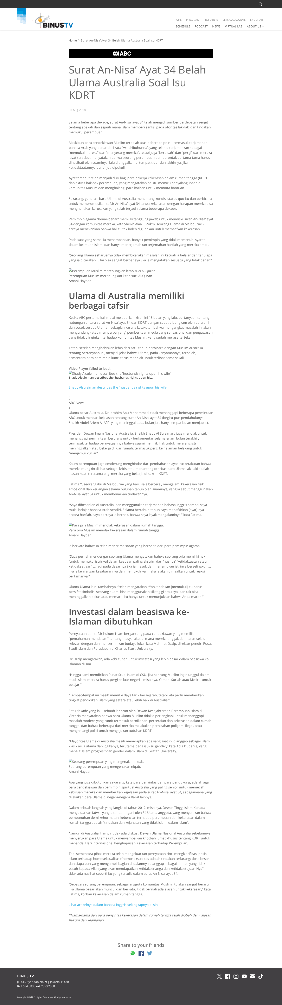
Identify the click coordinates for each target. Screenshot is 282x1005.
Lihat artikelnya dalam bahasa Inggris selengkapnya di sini (114, 904)
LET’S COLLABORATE (234, 19)
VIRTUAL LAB (233, 26)
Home (73, 40)
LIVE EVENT (256, 19)
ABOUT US (254, 26)
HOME (178, 19)
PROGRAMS (192, 19)
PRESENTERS (211, 19)
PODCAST (201, 26)
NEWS (216, 26)
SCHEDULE (183, 26)
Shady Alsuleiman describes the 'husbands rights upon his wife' (118, 387)
